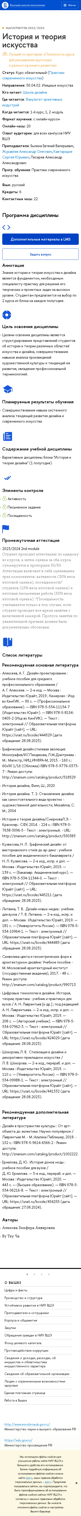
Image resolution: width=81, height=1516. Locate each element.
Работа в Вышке (15, 1400)
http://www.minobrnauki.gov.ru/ (27, 1424)
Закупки (10, 1328)
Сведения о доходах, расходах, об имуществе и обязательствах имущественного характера (30, 1362)
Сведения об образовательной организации (36, 1374)
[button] (27, 1274)
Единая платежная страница (24, 1393)
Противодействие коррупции (26, 1350)
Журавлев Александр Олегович (27, 151)
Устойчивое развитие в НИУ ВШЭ (29, 1305)
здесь (29, 1478)
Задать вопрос (41, 254)
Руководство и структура (23, 1298)
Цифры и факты (15, 1290)
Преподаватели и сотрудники (26, 1313)
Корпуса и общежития (20, 1320)
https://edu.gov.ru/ (18, 1440)
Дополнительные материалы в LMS (40, 239)
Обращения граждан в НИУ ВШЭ (28, 1335)
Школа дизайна (35, 92)
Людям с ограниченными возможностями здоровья (34, 1383)
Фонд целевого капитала (22, 1343)
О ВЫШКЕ (13, 1282)
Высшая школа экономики (27, 5)
